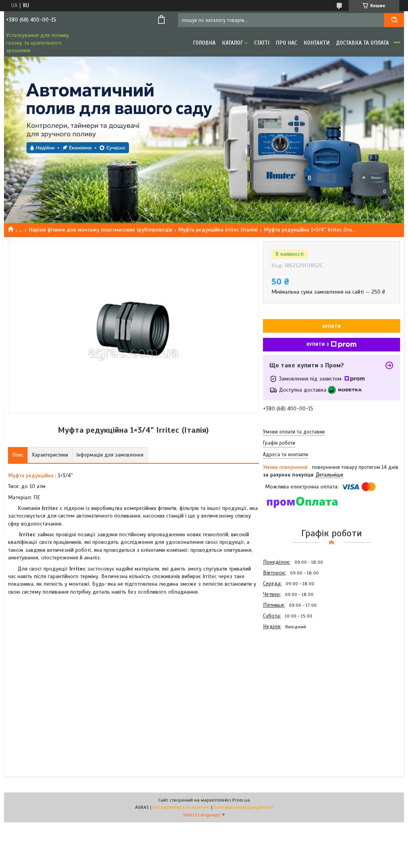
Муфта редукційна (30, 475)
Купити (331, 326)
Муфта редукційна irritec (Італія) (218, 229)
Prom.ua (241, 800)
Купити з (317, 344)
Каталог (232, 42)
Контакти (317, 42)
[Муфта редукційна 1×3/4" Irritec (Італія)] (291, 675)
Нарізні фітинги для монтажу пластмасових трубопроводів (101, 229)
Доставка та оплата (362, 42)
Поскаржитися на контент (181, 807)
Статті (261, 42)
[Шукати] (394, 20)
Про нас (286, 42)
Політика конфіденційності (243, 807)
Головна (204, 42)
